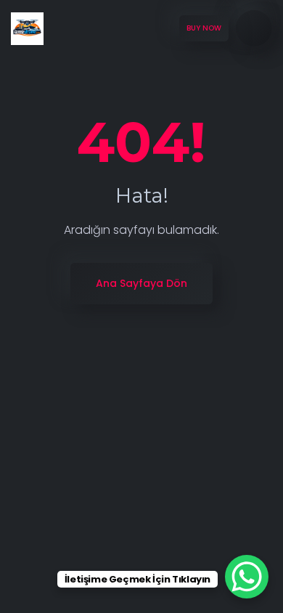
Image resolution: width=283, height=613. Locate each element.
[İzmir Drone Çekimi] (27, 28)
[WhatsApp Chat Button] (246, 576)
